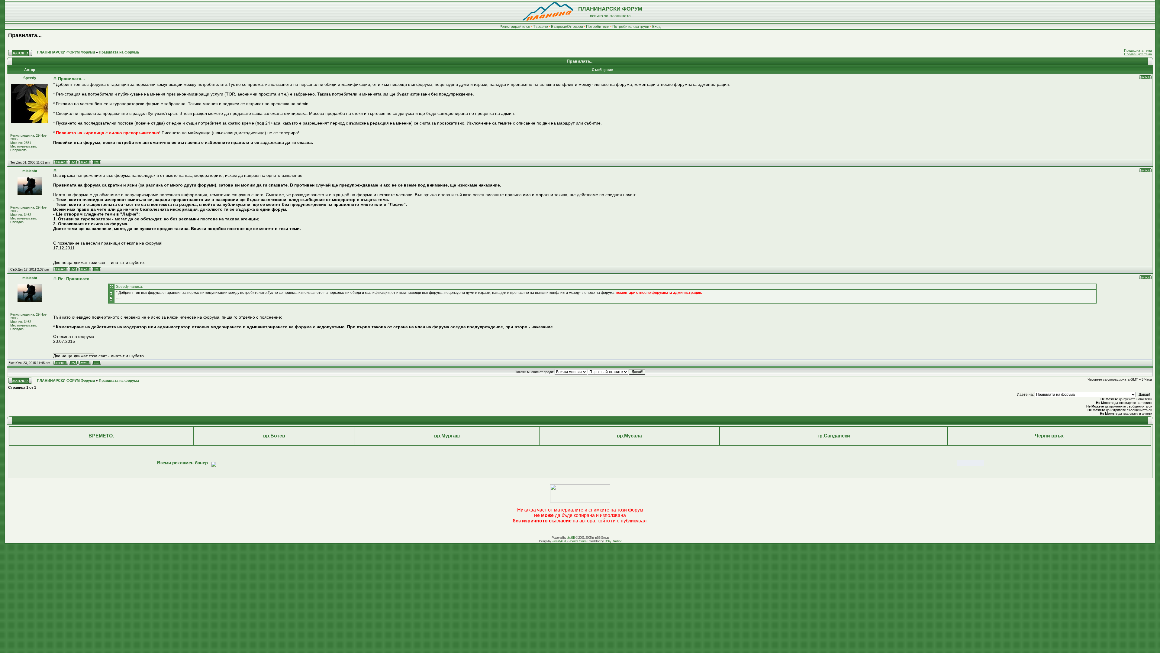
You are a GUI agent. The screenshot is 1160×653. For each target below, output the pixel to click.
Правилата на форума (119, 52)
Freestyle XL (559, 541)
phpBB (571, 537)
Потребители (597, 26)
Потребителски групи (630, 26)
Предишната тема (1138, 50)
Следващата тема (1138, 54)
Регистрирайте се (515, 26)
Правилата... (25, 35)
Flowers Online (577, 541)
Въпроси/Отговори (567, 26)
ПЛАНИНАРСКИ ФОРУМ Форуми (66, 52)
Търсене (540, 26)
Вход (656, 26)
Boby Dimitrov (613, 541)
